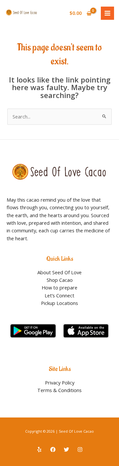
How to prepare (59, 287)
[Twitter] (66, 449)
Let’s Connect (59, 295)
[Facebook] (53, 449)
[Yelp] (39, 449)
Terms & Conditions (59, 390)
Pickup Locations (59, 303)
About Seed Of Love (59, 272)
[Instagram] (80, 449)
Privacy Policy (59, 382)
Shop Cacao (60, 280)
